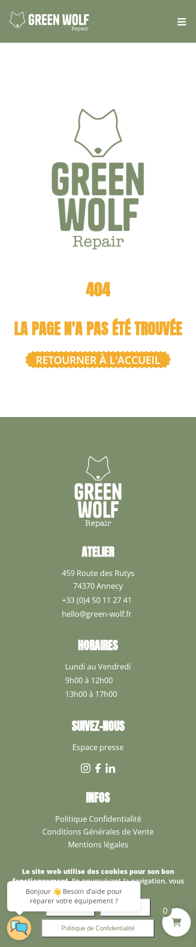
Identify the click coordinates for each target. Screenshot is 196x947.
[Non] (184, 903)
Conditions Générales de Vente (98, 831)
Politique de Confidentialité (98, 928)
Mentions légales (98, 844)
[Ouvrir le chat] (19, 928)
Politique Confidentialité (98, 819)
